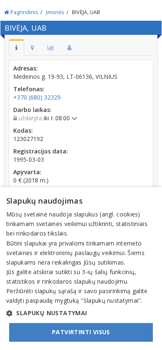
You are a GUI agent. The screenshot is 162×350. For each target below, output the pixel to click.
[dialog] (81, 268)
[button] (81, 313)
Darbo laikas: (32, 110)
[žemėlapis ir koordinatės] (32, 47)
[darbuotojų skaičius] (69, 47)
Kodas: (23, 130)
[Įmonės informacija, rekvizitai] (16, 47)
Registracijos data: (40, 151)
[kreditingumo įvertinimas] (51, 47)
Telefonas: (28, 89)
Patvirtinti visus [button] (81, 332)
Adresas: (25, 68)
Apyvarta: (27, 172)
